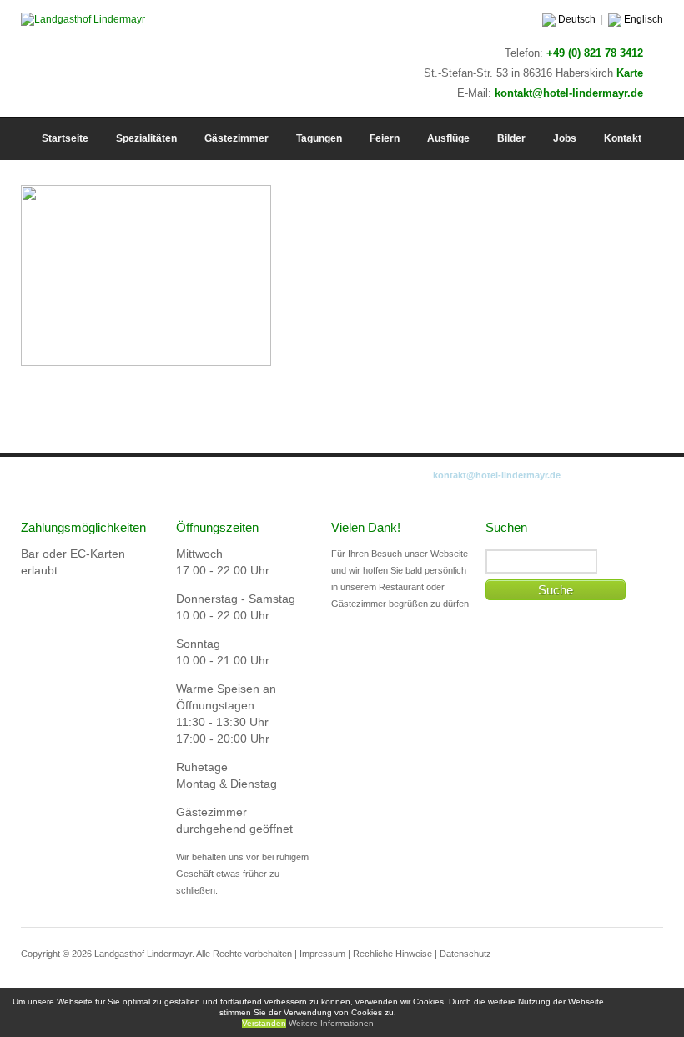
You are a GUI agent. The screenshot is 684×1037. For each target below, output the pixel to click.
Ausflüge (448, 138)
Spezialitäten (146, 138)
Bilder (511, 138)
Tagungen (319, 138)
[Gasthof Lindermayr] (83, 19)
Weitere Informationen (331, 1023)
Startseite (65, 138)
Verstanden (264, 1023)
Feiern (385, 138)
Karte (629, 73)
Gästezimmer (236, 138)
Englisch (642, 19)
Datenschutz (465, 954)
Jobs (564, 138)
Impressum (322, 954)
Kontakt (622, 138)
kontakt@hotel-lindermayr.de (569, 93)
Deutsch (576, 19)
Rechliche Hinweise (392, 954)
